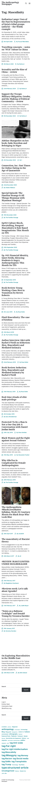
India (28, 738)
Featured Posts (6, 736)
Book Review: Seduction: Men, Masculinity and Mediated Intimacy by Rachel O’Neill (14, 371)
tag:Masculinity (9, 752)
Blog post (8, 732)
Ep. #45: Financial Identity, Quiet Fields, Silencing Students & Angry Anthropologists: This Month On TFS (15, 260)
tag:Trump (6, 764)
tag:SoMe (6, 761)
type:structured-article (15, 767)
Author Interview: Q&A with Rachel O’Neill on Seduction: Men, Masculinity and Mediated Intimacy (16, 344)
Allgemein (15, 726)
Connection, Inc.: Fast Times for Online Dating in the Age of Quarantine (16, 168)
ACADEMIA (4, 726)
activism (9, 726)
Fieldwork (20, 736)
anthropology (8, 729)
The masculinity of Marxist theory (16, 540)
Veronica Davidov (11, 631)
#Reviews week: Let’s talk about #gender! (15, 589)
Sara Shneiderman (11, 416)
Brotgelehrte (15, 732)
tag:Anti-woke (16, 743)
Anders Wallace (10, 187)
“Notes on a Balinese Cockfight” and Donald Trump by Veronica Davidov (16, 613)
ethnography (13, 734)
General (3, 738)
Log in (4, 702)
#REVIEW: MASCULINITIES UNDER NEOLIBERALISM (15, 562)
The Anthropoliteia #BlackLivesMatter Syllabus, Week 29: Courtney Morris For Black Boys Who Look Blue (16, 512)
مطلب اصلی (4, 773)
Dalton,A (21, 64)
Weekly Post (23, 771)
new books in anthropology (14, 740)
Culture (27, 732)
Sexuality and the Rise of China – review (14, 70)
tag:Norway (22, 755)
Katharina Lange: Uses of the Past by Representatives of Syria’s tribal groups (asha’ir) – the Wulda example (16, 24)
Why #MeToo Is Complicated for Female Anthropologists (14, 463)
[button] (26, 3)
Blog (3, 732)
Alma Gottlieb (22, 432)
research (4, 743)
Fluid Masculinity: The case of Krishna (16, 318)
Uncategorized (8, 771)
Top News (21, 764)
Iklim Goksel (23, 672)
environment (5, 734)
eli (20, 556)
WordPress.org (6, 708)
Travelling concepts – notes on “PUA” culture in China (16, 48)
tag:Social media (20, 758)
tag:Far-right (9, 746)
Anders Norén (27, 779)
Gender (26, 736)
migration (4, 740)
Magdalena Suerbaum (12, 583)
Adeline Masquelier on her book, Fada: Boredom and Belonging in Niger (15, 143)
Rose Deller (21, 312)
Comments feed (7, 706)
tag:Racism (7, 758)
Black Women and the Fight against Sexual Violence (16, 439)
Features (14, 736)
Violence (17, 771)
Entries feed (6, 704)
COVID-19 (21, 732)
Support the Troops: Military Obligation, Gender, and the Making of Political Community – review (16, 98)
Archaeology (24, 729)
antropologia (17, 729)
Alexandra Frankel (23, 455)
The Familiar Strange (12, 217)
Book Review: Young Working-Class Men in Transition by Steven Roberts (13, 292)
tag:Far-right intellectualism (15, 749)
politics (23, 740)
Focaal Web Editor (23, 41)
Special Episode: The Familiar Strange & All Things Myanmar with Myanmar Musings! (13, 197)
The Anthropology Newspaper (10, 3)
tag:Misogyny (9, 755)
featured (20, 734)
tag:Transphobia (19, 761)
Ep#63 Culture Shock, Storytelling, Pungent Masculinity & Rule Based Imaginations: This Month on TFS (15, 228)
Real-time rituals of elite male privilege (14, 398)
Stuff (8, 743)
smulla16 (21, 533)
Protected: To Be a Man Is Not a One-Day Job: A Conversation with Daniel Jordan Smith (15, 426)
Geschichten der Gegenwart (13, 738)
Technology (15, 764)
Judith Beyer (25, 605)
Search (4, 686)
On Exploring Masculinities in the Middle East (16, 656)
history (24, 738)
